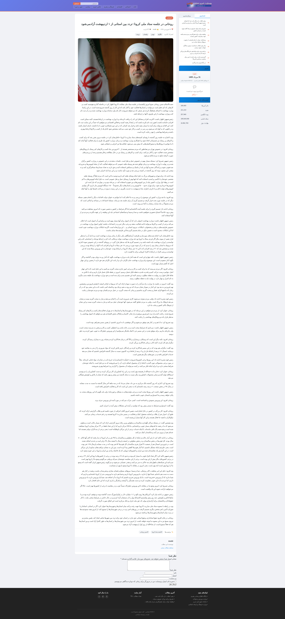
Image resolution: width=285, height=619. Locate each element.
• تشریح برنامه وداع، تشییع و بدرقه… (163, 599)
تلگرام (160, 34)
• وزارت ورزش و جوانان (200, 599)
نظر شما (173, 570)
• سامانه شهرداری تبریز (200, 602)
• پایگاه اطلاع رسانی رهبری (199, 596)
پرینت (137, 34)
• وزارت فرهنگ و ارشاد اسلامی (198, 604)
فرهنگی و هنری (109, 7)
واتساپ (145, 34)
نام (175, 573)
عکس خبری (97, 7)
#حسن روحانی (144, 532)
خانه (134, 7)
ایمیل (174, 576)
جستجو (77, 3)
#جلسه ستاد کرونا (157, 532)
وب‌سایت (173, 578)
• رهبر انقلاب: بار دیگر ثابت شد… (164, 596)
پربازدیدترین (187, 16)
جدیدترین (202, 16)
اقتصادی (119, 7)
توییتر (152, 34)
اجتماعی (128, 7)
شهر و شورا (78, 7)
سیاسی (87, 7)
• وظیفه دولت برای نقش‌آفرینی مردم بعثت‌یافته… (159, 602)
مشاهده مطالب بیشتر (167, 548)
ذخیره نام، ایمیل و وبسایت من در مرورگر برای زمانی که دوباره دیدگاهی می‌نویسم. (144, 581)
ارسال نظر (172, 584)
